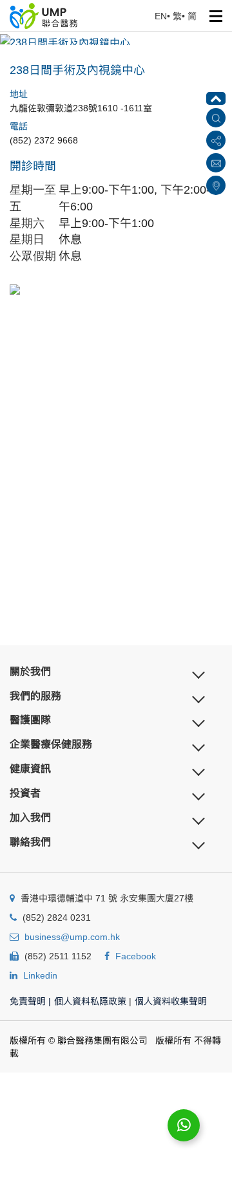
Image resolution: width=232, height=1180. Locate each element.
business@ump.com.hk (72, 937)
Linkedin (40, 975)
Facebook (135, 956)
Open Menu (216, 16)
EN (161, 16)
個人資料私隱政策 (90, 1001)
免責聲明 (30, 1001)
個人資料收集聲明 (171, 1001)
